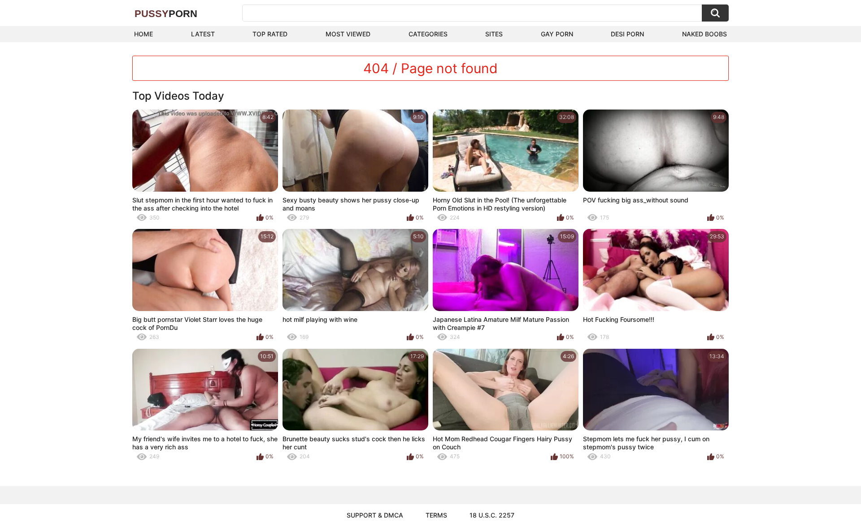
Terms (436, 515)
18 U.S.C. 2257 (492, 515)
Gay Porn (557, 34)
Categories (428, 34)
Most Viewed (348, 34)
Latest (203, 34)
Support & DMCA (375, 515)
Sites (494, 34)
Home (143, 34)
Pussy (166, 13)
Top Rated (269, 34)
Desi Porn (627, 34)
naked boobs (704, 34)
